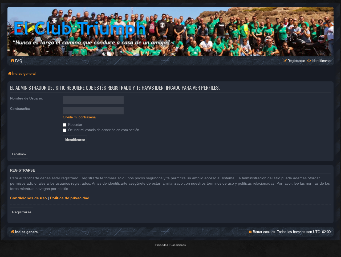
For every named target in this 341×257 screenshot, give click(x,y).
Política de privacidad (70, 198)
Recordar (74, 125)
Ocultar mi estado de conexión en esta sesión (103, 130)
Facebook (19, 154)
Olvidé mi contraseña (79, 117)
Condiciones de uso (28, 198)
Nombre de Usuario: (26, 98)
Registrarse (21, 212)
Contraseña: (20, 109)
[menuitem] (16, 61)
